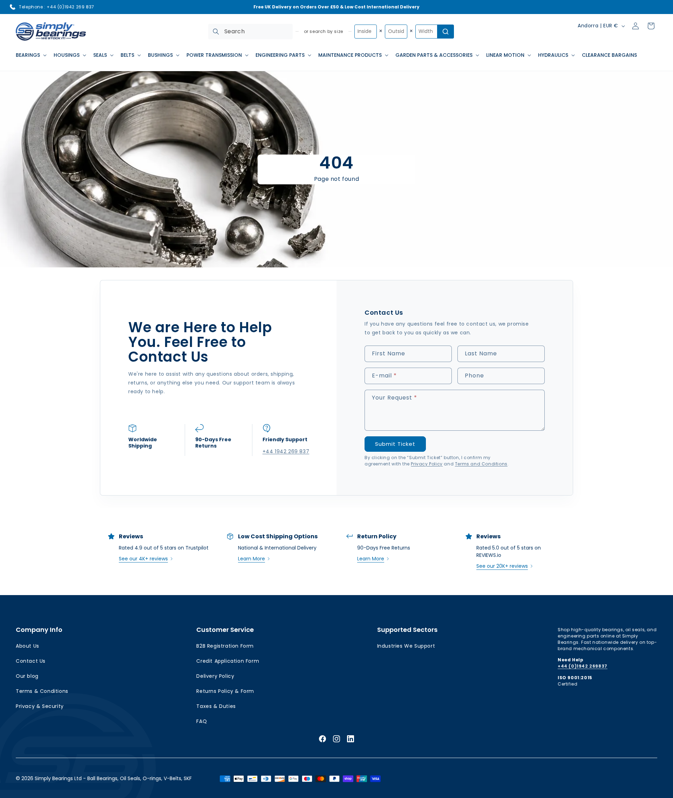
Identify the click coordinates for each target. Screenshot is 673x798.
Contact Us (31, 660)
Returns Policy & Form (225, 691)
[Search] (216, 31)
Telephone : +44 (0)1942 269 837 (56, 7)
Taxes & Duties (216, 706)
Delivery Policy (215, 676)
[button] (30, 55)
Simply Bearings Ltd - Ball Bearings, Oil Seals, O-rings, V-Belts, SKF (113, 778)
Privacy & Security (40, 706)
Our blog (27, 676)
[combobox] (250, 31)
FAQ (201, 721)
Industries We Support (406, 645)
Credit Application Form (227, 660)
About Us (27, 645)
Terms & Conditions (42, 691)
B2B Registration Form (225, 645)
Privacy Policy (426, 464)
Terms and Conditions (481, 464)
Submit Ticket (395, 444)
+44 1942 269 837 (285, 451)
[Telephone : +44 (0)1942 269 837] (12, 7)
